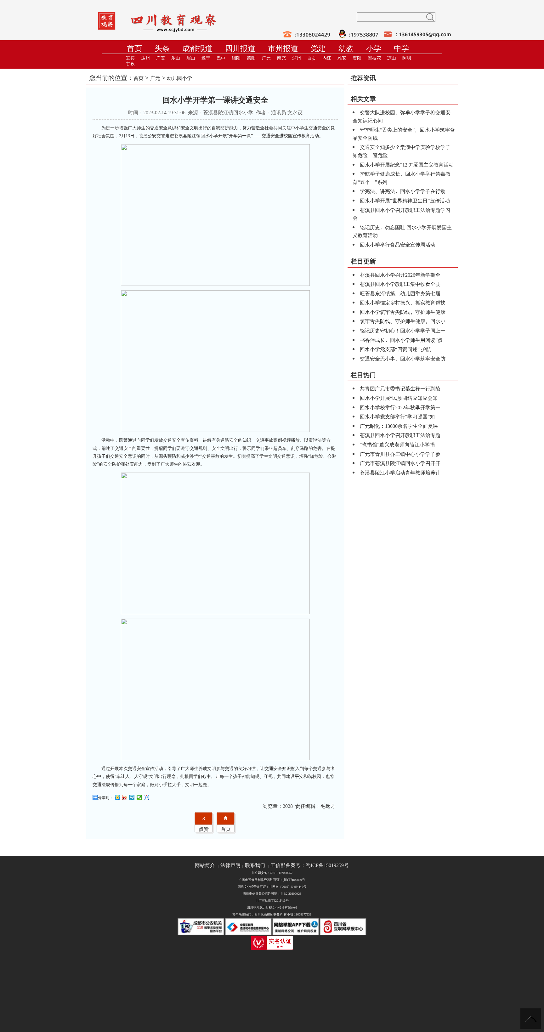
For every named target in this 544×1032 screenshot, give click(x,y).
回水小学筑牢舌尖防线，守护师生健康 (402, 311)
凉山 (391, 58)
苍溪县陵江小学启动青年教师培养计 (400, 472)
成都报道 (197, 48)
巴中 (221, 58)
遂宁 (205, 58)
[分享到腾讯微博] (132, 797)
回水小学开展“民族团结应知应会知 (399, 397)
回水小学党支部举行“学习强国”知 (397, 416)
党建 (318, 48)
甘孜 (130, 63)
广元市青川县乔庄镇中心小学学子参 (400, 453)
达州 (145, 58)
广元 (266, 58)
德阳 (251, 58)
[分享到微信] (139, 797)
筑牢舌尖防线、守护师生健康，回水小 (402, 321)
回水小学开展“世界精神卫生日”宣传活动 (405, 200)
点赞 (204, 828)
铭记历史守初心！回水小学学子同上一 (402, 330)
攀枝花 (374, 58)
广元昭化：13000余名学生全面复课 (399, 425)
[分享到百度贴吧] (146, 797)
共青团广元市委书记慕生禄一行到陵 (400, 388)
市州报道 (283, 48)
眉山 (190, 58)
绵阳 (236, 58)
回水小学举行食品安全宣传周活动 (397, 244)
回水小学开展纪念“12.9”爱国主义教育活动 (407, 164)
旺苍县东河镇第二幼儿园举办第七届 (400, 293)
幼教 (346, 48)
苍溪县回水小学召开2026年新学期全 (400, 274)
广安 (160, 58)
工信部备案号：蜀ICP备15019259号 (309, 865)
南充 (281, 58)
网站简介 (205, 865)
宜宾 (130, 58)
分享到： (105, 797)
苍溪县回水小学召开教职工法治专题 (400, 435)
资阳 (357, 58)
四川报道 (240, 48)
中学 (401, 48)
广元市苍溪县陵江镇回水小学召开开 (400, 463)
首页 (134, 48)
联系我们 (255, 865)
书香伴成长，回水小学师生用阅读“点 (401, 339)
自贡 (311, 58)
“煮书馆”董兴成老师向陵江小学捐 (397, 444)
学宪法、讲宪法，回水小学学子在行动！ (405, 191)
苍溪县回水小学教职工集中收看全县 (400, 283)
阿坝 (406, 58)
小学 (373, 48)
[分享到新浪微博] (125, 797)
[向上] (530, 1018)
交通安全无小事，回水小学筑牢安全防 (402, 358)
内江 (326, 58)
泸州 (296, 58)
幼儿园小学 (179, 78)
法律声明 (230, 865)
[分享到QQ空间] (117, 797)
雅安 (341, 58)
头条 (162, 48)
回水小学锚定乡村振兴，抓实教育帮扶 (402, 302)
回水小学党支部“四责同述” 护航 (395, 349)
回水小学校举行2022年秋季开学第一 (400, 407)
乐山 (175, 58)
